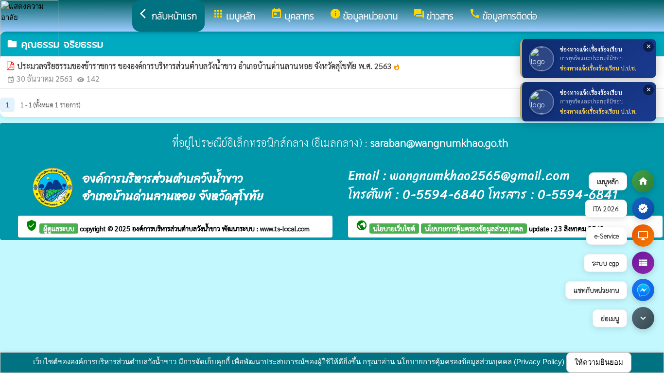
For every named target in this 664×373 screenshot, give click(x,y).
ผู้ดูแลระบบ (58, 228)
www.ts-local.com (285, 228)
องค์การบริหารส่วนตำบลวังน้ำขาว (177, 228)
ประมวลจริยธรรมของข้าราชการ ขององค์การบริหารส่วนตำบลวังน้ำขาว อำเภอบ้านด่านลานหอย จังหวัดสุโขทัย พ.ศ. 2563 (209, 66)
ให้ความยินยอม (599, 362)
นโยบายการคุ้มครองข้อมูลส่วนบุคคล (474, 228)
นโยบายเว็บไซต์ (394, 228)
